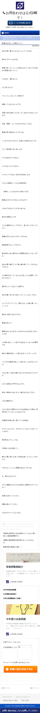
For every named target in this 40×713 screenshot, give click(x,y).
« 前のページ (5, 688)
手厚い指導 (25, 700)
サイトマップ (7, 697)
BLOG (21, 37)
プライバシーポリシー (23, 697)
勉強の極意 (29, 37)
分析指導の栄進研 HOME (10, 37)
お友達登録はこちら (10, 647)
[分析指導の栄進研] (20, 9)
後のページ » (34, 688)
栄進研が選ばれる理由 (10, 700)
